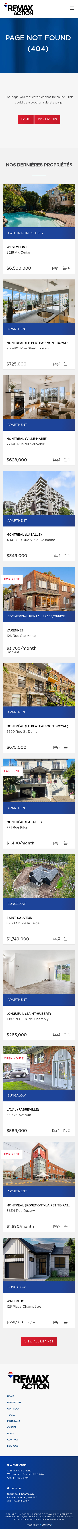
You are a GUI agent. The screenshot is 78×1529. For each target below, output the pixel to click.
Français (13, 1446)
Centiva (46, 1524)
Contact (13, 1440)
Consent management (51, 1519)
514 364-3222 (21, 1501)
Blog (10, 1433)
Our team (13, 1409)
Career (11, 1427)
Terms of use (30, 1519)
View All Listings (38, 1341)
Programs (13, 1421)
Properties (14, 1402)
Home (25, 119)
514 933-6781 (20, 1478)
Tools (11, 1415)
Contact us (47, 119)
